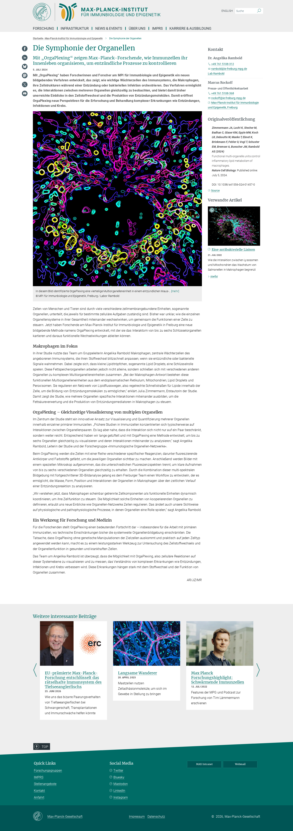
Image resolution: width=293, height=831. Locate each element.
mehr (214, 276)
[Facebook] (25, 49)
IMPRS (157, 28)
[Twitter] (25, 84)
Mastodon (120, 784)
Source (215, 190)
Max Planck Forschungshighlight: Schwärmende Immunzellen (217, 678)
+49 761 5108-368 (222, 93)
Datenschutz (156, 816)
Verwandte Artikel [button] (225, 200)
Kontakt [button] (215, 49)
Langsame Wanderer (137, 673)
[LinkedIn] (25, 58)
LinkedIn (119, 791)
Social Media (121, 763)
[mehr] (175, 291)
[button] (198, 283)
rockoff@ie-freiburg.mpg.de (228, 98)
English (227, 10)
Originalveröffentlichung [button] (231, 119)
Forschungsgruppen (48, 770)
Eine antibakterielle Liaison (233, 249)
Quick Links (45, 763)
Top (45, 747)
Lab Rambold (216, 73)
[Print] (25, 93)
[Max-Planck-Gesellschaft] (40, 816)
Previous (35, 670)
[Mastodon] (25, 76)
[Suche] (259, 11)
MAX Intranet (204, 764)
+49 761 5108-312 (222, 64)
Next (258, 670)
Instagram (120, 797)
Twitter (118, 770)
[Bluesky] (25, 67)
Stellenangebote (45, 784)
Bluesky (118, 777)
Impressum (137, 816)
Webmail (240, 764)
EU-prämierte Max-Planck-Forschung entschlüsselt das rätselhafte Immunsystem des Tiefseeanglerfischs (73, 680)
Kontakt (39, 791)
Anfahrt (39, 797)
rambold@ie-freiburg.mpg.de (229, 68)
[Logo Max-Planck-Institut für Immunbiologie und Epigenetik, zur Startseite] (107, 12)
